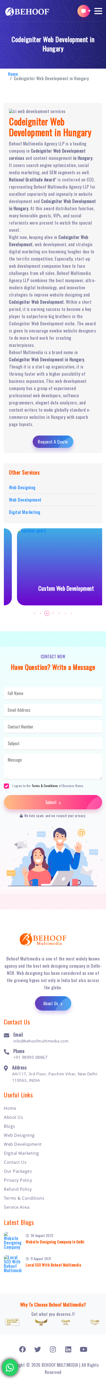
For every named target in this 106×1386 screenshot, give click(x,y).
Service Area (16, 1207)
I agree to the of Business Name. (48, 786)
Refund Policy (18, 1189)
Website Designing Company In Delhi (55, 1241)
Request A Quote (53, 441)
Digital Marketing (21, 1153)
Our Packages (18, 1171)
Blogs (9, 1126)
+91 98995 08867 (30, 1057)
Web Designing (19, 1135)
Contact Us (15, 1162)
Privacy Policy (18, 1180)
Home (13, 74)
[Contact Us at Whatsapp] (10, 1364)
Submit (51, 802)
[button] (98, 11)
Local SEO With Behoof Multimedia (53, 1265)
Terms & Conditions (45, 785)
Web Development (23, 1144)
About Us (51, 1003)
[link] (22, 1349)
